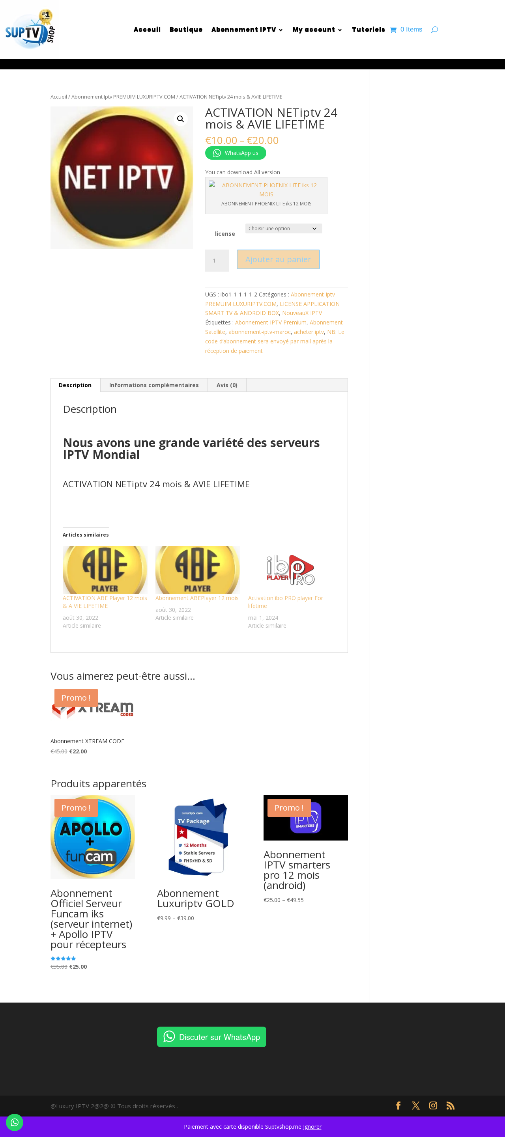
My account (314, 29)
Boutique (186, 29)
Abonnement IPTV (243, 29)
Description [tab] (75, 385)
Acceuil (147, 29)
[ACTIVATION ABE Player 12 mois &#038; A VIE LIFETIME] (105, 570)
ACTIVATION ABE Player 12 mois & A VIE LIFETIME (105, 602)
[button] (181, 119)
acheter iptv (309, 332)
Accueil (58, 96)
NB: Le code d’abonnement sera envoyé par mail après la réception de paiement (274, 341)
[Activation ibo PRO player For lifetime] (290, 570)
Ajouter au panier (278, 259)
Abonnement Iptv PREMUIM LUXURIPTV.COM (123, 96)
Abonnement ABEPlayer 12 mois (197, 598)
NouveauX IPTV (302, 313)
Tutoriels (368, 29)
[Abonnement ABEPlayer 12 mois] (197, 570)
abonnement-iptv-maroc (259, 332)
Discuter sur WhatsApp (219, 1036)
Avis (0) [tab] (227, 385)
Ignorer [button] (312, 1126)
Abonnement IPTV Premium (271, 322)
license (225, 233)
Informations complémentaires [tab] (154, 385)
